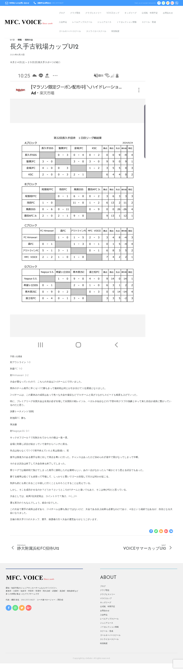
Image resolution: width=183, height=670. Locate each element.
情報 (20, 39)
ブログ (62, 13)
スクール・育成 (149, 22)
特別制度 (115, 31)
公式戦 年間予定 (150, 13)
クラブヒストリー (93, 13)
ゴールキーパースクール (70, 31)
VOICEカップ (113, 13)
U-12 (12, 39)
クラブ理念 (75, 13)
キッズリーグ (131, 13)
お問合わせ (168, 13)
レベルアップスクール (82, 22)
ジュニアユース (104, 22)
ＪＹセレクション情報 (127, 22)
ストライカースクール (96, 31)
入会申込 (63, 22)
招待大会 (29, 39)
